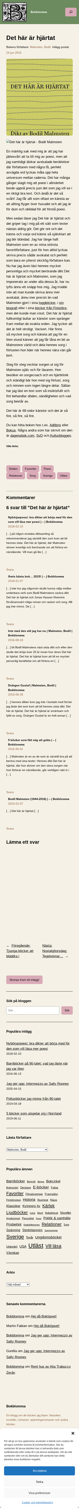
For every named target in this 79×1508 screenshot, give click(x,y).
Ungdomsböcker (48, 1237)
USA (22, 1246)
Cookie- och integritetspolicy (37, 1502)
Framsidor (51, 1194)
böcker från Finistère (50, 308)
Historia (29, 1200)
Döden (13, 468)
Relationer (15, 475)
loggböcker (47, 303)
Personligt (28, 1218)
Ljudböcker (17, 1212)
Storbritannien (32, 1230)
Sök (67, 1010)
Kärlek (48, 1205)
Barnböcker (15, 1181)
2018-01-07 (15, 581)
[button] (73, 1433)
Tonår (29, 1237)
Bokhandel (12, 1187)
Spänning (13, 1230)
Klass (53, 1199)
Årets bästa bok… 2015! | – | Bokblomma (36, 576)
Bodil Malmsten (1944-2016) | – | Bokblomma (38, 799)
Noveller (65, 1212)
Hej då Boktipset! (44, 1316)
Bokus (11, 430)
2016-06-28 (15, 694)
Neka (39, 1482)
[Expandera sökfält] (71, 12)
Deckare (25, 1187)
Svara (10, 569)
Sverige (48, 475)
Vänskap (12, 1253)
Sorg (33, 475)
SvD (39, 436)
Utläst (63, 475)
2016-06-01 (15, 749)
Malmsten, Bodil (40, 47)
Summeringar (51, 1230)
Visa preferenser (39, 1493)
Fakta (54, 1187)
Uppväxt (11, 1246)
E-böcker (41, 1187)
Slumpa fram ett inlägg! (24, 979)
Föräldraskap (13, 1200)
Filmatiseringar (34, 1194)
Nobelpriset (51, 1212)
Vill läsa (53, 1246)
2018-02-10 (15, 526)
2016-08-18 (15, 640)
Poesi (47, 468)
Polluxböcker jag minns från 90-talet (33, 1099)
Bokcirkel (53, 1181)
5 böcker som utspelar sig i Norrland (33, 1113)
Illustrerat (42, 1200)
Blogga (40, 1181)
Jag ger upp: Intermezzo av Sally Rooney (37, 1084)
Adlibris (55, 425)
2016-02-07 (15, 803)
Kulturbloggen (60, 436)
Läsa (32, 1213)
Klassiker (13, 1206)
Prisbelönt (13, 1224)
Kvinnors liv (31, 1206)
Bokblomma (39, 12)
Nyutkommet (13, 1218)
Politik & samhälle (56, 1218)
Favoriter (30, 468)
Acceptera (39, 1470)
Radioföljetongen (31, 1225)
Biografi (31, 1181)
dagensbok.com (22, 436)
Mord (40, 1213)
